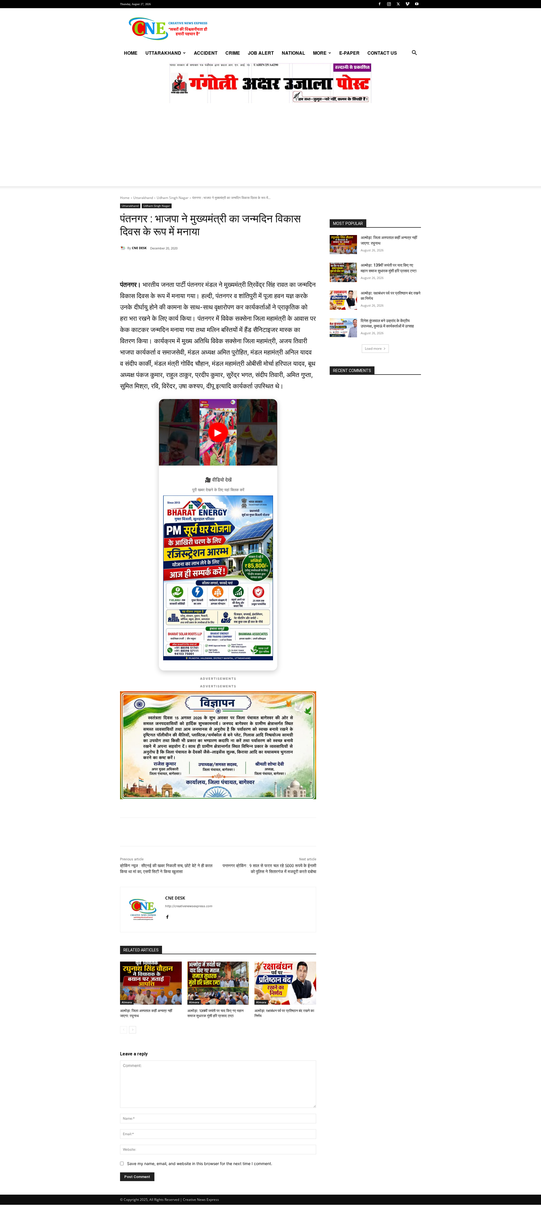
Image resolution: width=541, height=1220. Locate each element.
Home (131, 53)
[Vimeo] (407, 4)
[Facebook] (379, 4)
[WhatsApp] (159, 262)
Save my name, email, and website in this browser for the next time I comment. (199, 1163)
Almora (127, 1002)
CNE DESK (139, 248)
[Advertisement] (270, 146)
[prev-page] (123, 1029)
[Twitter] (398, 4)
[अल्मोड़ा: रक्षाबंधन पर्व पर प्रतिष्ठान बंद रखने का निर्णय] (285, 983)
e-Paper (349, 53)
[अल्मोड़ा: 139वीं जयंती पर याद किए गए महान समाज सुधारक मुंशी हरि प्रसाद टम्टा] (218, 983)
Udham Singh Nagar (173, 197)
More (320, 53)
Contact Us (382, 53)
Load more (373, 348)
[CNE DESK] (123, 248)
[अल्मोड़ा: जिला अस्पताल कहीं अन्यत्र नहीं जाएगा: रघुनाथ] (151, 983)
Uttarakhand (163, 53)
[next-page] (132, 1029)
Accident (206, 53)
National (293, 53)
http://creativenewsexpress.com (188, 906)
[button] (414, 53)
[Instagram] (389, 4)
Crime (232, 53)
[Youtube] (417, 4)
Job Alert (261, 53)
